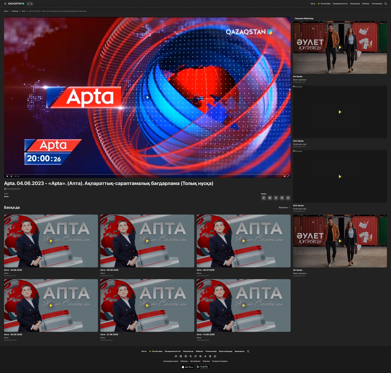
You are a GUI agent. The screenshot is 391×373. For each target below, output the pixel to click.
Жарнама (206, 361)
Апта (23, 11)
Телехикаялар (377, 4)
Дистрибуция (195, 361)
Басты (313, 4)
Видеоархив (239, 351)
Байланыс (184, 361)
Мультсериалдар (225, 351)
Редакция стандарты (220, 361)
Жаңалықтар (355, 4)
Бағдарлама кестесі (340, 4)
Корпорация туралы (171, 361)
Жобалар (365, 4)
